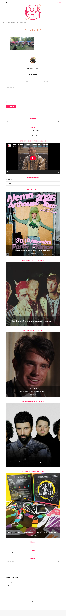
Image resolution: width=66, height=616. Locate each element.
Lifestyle (33, 529)
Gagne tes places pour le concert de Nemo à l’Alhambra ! (33, 251)
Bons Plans (33, 247)
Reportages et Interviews (33, 458)
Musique (33, 318)
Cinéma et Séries (33, 388)
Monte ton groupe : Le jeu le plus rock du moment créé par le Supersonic (33, 532)
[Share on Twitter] (4, 46)
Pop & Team (8, 183)
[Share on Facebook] (4, 42)
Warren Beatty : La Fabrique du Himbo (33, 391)
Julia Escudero (33, 68)
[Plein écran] (58, 172)
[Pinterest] (4, 50)
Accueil (4, 22)
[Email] (4, 55)
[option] (33, 224)
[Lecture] (8, 172)
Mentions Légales (10, 582)
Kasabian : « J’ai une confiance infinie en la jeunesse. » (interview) (33, 462)
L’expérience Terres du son (13, 22)
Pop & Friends (9, 179)
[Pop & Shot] (33, 12)
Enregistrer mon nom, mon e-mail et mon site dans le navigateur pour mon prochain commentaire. (30, 102)
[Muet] (56, 172)
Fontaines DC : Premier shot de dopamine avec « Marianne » (33, 321)
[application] (33, 158)
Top (59, 613)
